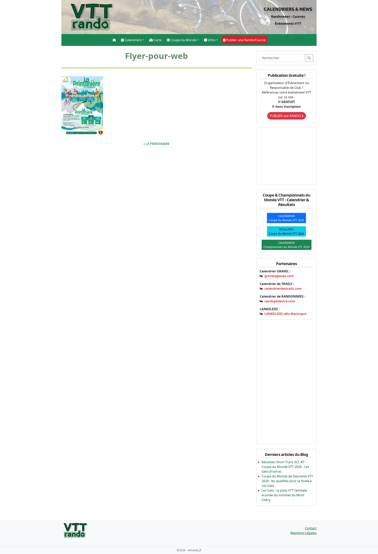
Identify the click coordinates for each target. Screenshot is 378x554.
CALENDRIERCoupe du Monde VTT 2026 (286, 218)
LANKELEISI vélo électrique (285, 314)
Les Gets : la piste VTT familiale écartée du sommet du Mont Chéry (284, 495)
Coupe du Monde (183, 40)
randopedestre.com (279, 301)
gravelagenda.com (279, 276)
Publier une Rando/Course (245, 40)
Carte (157, 40)
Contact (311, 528)
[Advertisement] (284, 155)
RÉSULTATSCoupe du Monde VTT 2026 (286, 231)
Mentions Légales (303, 533)
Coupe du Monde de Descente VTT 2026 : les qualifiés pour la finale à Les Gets (287, 481)
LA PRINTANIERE (158, 144)
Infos (211, 40)
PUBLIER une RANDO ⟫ (286, 116)
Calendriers (133, 40)
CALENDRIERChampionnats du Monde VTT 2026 (286, 245)
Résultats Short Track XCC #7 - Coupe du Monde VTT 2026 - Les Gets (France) (285, 467)
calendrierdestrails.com (283, 288)
